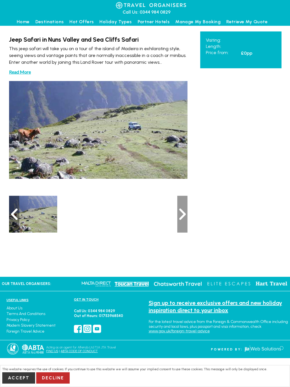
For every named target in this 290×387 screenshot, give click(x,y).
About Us (14, 308)
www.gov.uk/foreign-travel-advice (179, 331)
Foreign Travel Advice (25, 331)
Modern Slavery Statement (31, 325)
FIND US (52, 351)
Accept (18, 377)
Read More (20, 72)
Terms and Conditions (26, 313)
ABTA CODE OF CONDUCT (79, 351)
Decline (53, 377)
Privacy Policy (18, 319)
